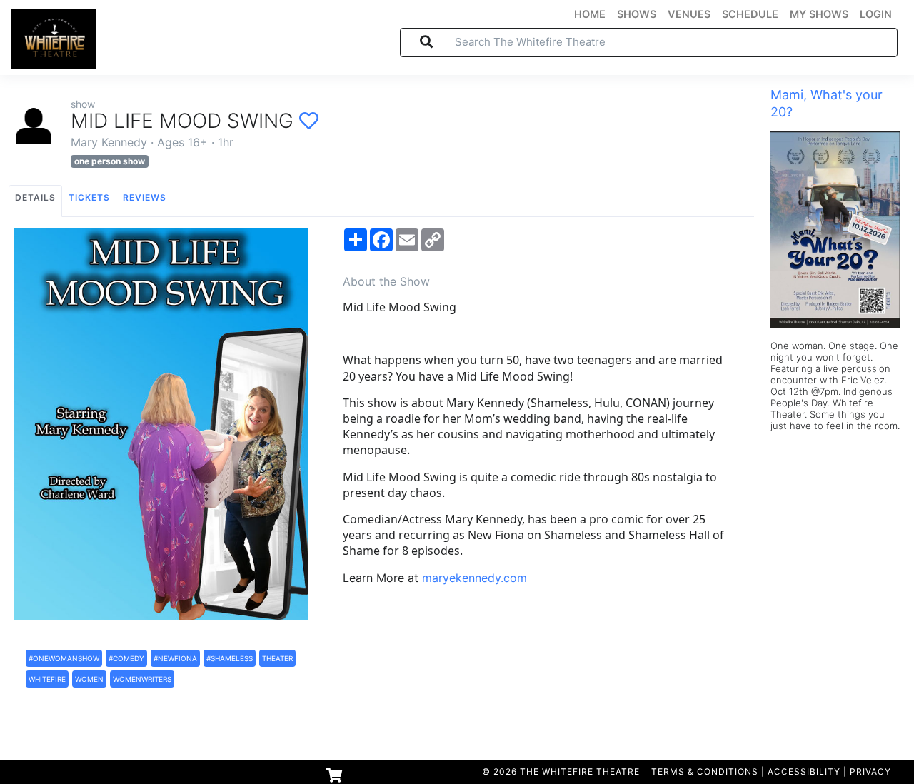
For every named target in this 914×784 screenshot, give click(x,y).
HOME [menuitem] (590, 14)
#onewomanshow (64, 658)
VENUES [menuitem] (689, 14)
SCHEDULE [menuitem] (750, 14)
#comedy (126, 658)
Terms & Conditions (704, 771)
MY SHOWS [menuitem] (819, 14)
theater (277, 658)
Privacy (870, 771)
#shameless (229, 658)
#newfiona (175, 658)
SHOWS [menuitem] (636, 14)
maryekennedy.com (474, 578)
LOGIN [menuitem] (876, 14)
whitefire (47, 679)
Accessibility (804, 771)
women (89, 679)
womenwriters (142, 679)
